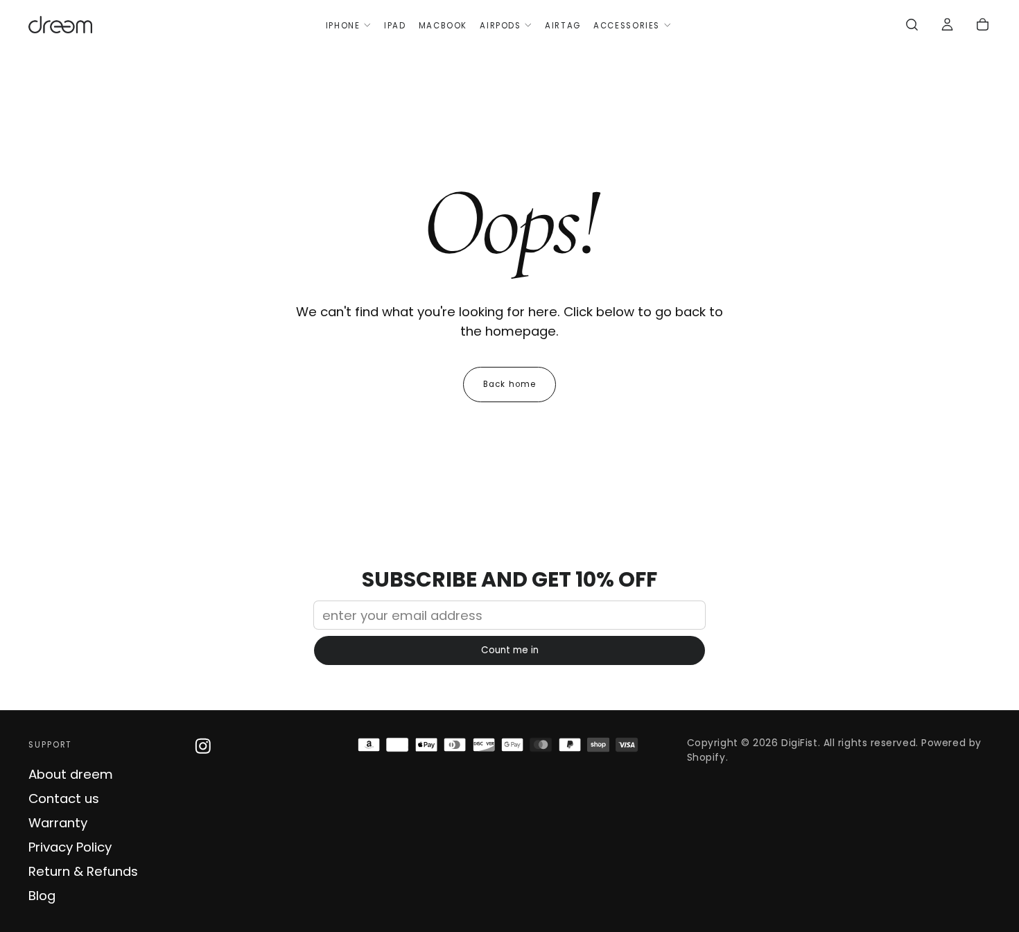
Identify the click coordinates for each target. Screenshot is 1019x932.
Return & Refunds (83, 871)
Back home (509, 384)
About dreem (70, 774)
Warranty (57, 822)
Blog (41, 895)
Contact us (63, 798)
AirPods (500, 25)
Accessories (626, 25)
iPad (395, 25)
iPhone (343, 25)
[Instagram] (203, 746)
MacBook (443, 25)
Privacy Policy (70, 847)
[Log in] (947, 26)
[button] (912, 26)
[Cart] (983, 26)
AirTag (563, 25)
